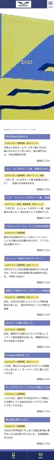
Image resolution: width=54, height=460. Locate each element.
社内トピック (32, 143)
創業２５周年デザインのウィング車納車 (28, 290)
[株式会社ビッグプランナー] (23, 4)
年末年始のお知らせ (17, 136)
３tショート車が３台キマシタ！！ (25, 258)
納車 (42, 175)
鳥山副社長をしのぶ (17, 419)
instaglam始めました (17, 355)
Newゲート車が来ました (19, 322)
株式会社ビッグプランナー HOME (15, 130)
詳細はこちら (43, 160)
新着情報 (21, 143)
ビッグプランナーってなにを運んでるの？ (29, 387)
